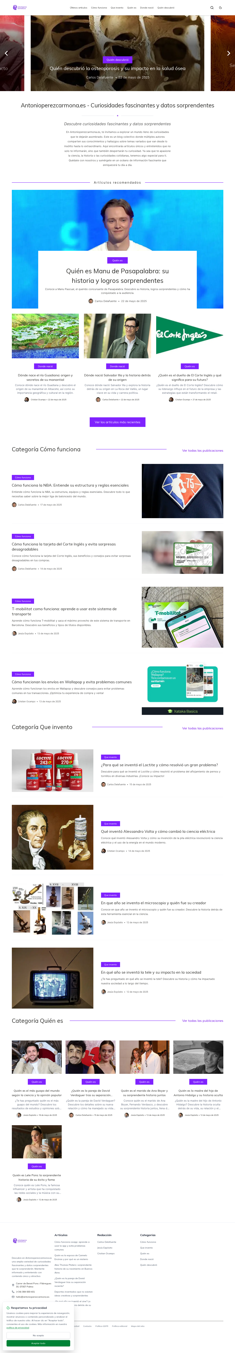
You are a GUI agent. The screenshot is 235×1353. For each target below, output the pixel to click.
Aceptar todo (38, 1343)
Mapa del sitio (138, 1326)
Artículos (61, 1235)
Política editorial (119, 1326)
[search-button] (212, 7)
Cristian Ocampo (106, 1253)
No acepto (38, 1335)
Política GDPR (101, 1326)
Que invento (117, 7)
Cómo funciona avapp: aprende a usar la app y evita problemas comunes (72, 1246)
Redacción (104, 1235)
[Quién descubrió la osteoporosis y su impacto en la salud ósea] (117, 53)
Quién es (131, 7)
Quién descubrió (165, 7)
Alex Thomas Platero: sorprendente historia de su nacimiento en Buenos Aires (73, 1269)
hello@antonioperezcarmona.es (32, 1296)
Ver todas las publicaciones (202, 450)
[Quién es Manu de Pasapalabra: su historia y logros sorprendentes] (117, 249)
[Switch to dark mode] (220, 8)
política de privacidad (18, 1327)
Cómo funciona (99, 7)
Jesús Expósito (104, 1247)
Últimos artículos (78, 7)
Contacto (87, 1326)
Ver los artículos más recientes (117, 422)
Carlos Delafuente (106, 1242)
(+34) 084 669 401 (25, 1291)
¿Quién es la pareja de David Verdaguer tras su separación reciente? (70, 1282)
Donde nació (147, 7)
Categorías (148, 1235)
